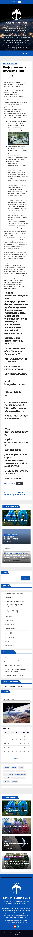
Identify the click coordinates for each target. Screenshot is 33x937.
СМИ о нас (7, 637)
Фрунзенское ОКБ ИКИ (20, 774)
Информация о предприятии (9, 63)
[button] (23, 53)
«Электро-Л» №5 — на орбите (13, 675)
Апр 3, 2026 (9, 848)
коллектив (21, 777)
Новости (7, 616)
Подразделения (9, 628)
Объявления (8, 620)
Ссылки (6, 641)
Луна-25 (6, 771)
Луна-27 (12, 771)
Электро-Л (6, 777)
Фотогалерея (8, 645)
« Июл (16, 758)
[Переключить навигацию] (30, 53)
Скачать (20, 483)
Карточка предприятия (9, 483)
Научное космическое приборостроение (14, 856)
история (14, 777)
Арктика (21, 767)
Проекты (7, 633)
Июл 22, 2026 (9, 813)
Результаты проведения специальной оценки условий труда (16, 557)
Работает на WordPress (10, 932)
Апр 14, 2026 (9, 831)
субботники (14, 781)
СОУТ (5, 774)
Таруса (11, 774)
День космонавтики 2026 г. (12, 661)
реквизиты (6, 781)
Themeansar (16, 934)
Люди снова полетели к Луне (13, 665)
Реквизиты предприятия (11, 538)
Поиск (4, 572)
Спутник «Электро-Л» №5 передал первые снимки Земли (16, 863)
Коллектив (21, 515)
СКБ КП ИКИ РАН (16, 22)
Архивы (5, 696)
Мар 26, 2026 (9, 866)
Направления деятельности (12, 601)
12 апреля (6, 767)
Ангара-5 (14, 767)
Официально (22, 553)
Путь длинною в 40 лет (15, 520)
